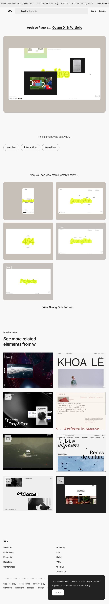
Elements (7, 557)
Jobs (58, 552)
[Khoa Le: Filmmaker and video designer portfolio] (81, 370)
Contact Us (61, 571)
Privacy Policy (39, 583)
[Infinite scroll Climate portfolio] (28, 493)
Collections (8, 552)
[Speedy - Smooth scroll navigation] (28, 410)
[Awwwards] (10, 11)
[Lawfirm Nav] (81, 411)
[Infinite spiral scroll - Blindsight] (28, 370)
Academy (60, 547)
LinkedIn (30, 587)
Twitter (41, 587)
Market (59, 557)
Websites (7, 547)
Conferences (9, 567)
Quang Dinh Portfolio (67, 27)
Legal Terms (24, 583)
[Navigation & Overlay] (81, 494)
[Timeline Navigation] (28, 452)
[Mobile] (28, 201)
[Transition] (81, 241)
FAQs (58, 562)
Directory (7, 562)
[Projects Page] (28, 281)
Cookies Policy (9, 583)
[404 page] (28, 241)
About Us (60, 567)
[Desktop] (81, 201)
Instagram (19, 587)
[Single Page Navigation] (81, 452)
